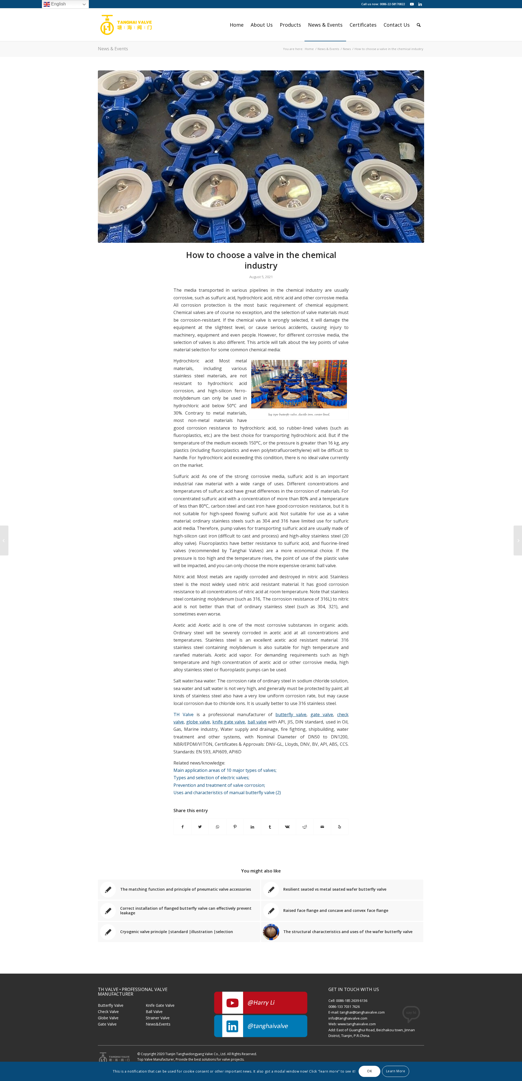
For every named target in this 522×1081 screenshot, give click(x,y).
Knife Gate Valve (160, 1005)
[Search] (418, 24)
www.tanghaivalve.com (357, 1023)
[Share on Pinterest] (235, 827)
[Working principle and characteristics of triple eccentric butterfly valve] (518, 540)
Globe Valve (108, 1017)
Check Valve (108, 1011)
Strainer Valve (158, 1017)
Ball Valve (154, 1011)
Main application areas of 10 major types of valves (224, 770)
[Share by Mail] (322, 827)
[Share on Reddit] (304, 827)
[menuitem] (236, 24)
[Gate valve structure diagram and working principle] (4, 540)
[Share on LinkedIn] (252, 827)
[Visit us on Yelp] (339, 827)
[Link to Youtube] (412, 4)
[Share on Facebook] (182, 827)
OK (369, 1071)
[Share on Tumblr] (269, 827)
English (58, 4)
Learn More (395, 1071)
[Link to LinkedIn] (420, 4)
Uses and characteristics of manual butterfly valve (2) (227, 793)
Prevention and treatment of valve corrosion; (219, 785)
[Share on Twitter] (200, 827)
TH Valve (183, 714)
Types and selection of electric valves (211, 778)
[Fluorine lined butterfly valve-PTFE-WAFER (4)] (261, 156)
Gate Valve (107, 1024)
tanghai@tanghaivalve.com (362, 1012)
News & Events (113, 49)
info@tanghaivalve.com (347, 1018)
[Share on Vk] (287, 827)
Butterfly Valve (110, 1005)
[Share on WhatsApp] (217, 827)
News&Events (158, 1024)
